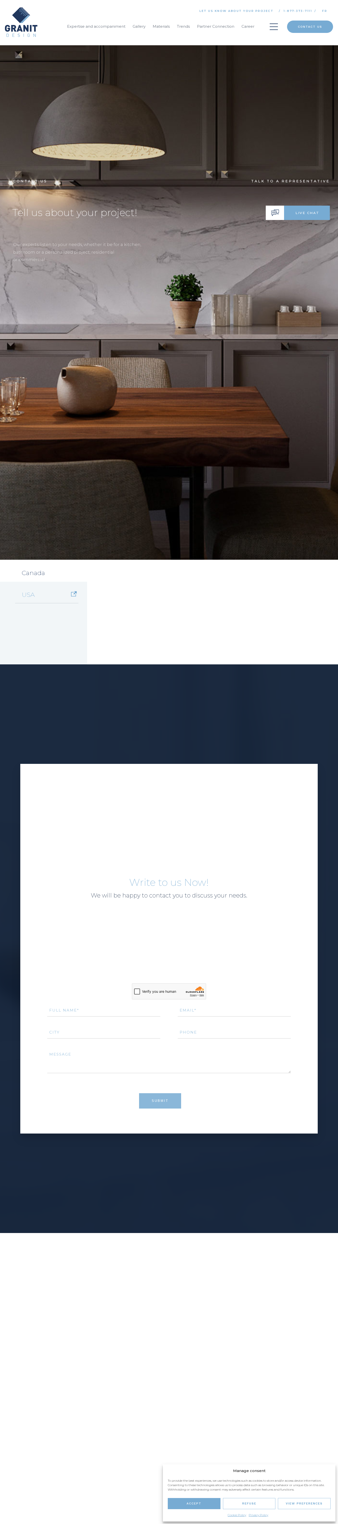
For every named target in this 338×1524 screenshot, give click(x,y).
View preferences (304, 1503)
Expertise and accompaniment (96, 26)
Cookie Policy (237, 1515)
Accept (194, 1503)
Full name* (64, 1088)
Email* (188, 1088)
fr (324, 11)
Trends (183, 26)
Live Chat (307, 232)
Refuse (249, 1503)
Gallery (139, 26)
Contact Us (310, 26)
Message (60, 1132)
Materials (161, 26)
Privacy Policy (258, 1515)
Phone (188, 1110)
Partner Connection (215, 26)
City (54, 1110)
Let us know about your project (236, 11)
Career (247, 26)
